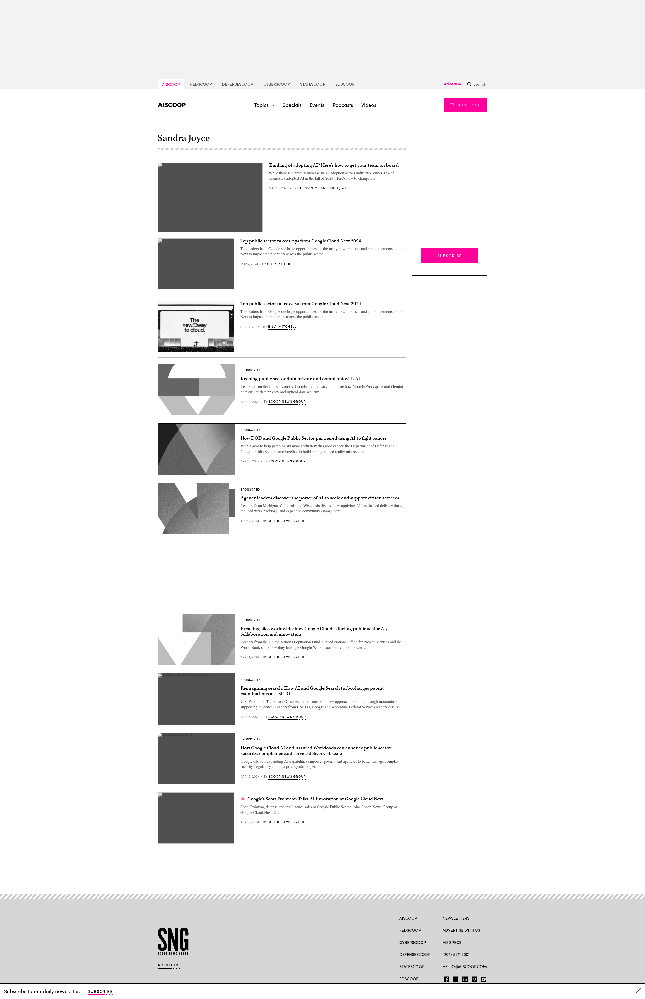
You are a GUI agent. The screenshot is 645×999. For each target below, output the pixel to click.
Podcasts (343, 104)
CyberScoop (276, 84)
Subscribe (468, 104)
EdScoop (345, 84)
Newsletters (456, 918)
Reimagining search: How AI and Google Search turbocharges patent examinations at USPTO (312, 691)
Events (317, 104)
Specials (292, 104)
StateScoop (312, 84)
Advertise (452, 83)
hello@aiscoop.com (465, 966)
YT (482, 978)
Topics (261, 104)
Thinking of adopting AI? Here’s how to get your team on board (334, 165)
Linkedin (465, 978)
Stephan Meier (311, 187)
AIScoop (171, 84)
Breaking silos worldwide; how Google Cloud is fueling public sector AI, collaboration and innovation (314, 631)
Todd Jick (337, 187)
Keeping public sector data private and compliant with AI (300, 379)
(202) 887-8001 (456, 954)
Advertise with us (461, 930)
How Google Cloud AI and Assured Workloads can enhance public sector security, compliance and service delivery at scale (316, 751)
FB (445, 978)
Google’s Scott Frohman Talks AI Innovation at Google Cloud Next (315, 799)
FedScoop (201, 84)
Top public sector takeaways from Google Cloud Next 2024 (300, 241)
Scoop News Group (287, 401)
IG (473, 978)
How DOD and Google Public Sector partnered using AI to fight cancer (314, 438)
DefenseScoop (237, 84)
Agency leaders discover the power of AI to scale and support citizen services (320, 498)
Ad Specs (452, 942)
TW (455, 978)
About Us (169, 965)
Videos (368, 104)
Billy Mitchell (281, 264)
